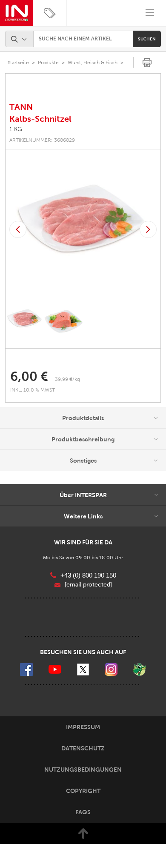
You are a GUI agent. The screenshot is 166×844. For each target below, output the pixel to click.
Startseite (18, 63)
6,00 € (29, 376)
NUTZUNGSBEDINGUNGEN (83, 769)
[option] (83, 229)
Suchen (147, 39)
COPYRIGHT (83, 790)
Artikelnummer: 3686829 (42, 140)
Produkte (48, 63)
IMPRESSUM (83, 727)
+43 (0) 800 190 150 (88, 575)
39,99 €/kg (67, 379)
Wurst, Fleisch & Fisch (92, 63)
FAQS (83, 812)
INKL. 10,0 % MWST (33, 390)
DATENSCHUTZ (83, 748)
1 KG (15, 129)
